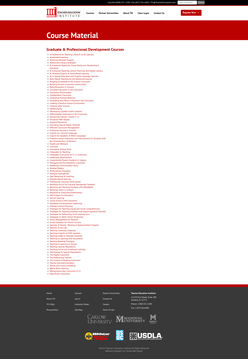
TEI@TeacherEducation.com (163, 2)
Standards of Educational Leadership (66, 203)
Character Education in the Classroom (66, 90)
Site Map (78, 310)
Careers (106, 304)
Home (49, 293)
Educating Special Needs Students (65, 125)
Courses (90, 13)
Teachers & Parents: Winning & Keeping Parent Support (74, 225)
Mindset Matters (57, 168)
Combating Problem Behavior (62, 98)
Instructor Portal (82, 304)
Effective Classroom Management (64, 128)
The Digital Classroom (59, 255)
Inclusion (54, 146)
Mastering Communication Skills (64, 165)
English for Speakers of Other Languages (68, 136)
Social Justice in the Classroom (63, 201)
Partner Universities (108, 13)
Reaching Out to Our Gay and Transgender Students (72, 184)
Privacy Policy (52, 310)
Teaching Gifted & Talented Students (66, 236)
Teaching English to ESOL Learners (65, 233)
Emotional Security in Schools (63, 130)
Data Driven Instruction (60, 274)
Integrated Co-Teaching (60, 152)
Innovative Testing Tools (60, 149)
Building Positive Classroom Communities (68, 84)
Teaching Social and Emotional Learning (67, 249)
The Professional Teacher (61, 257)
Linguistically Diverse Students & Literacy (68, 160)
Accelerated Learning (59, 57)
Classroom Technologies (60, 92)
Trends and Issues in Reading (62, 266)
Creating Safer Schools (60, 106)
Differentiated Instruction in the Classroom (68, 114)
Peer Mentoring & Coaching (62, 176)
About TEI (128, 13)
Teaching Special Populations (63, 247)
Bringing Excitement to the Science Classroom (70, 82)
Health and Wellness (59, 144)
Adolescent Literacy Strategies (63, 63)
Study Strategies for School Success (65, 222)
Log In (77, 299)
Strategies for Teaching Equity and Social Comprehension (75, 209)
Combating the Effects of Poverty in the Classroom (72, 100)
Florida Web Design (134, 351)
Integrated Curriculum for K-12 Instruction (68, 155)
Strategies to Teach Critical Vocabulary (66, 217)
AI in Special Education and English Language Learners (74, 76)
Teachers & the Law (58, 228)
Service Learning (57, 198)
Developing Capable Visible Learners (66, 111)
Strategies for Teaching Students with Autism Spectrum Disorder (78, 211)
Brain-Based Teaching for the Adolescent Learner (71, 79)
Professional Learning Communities (65, 182)
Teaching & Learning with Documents (66, 238)
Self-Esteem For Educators (61, 195)
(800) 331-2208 (123, 2)
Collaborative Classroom (60, 95)
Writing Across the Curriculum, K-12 (65, 271)
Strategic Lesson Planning (61, 206)
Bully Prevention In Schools (62, 87)
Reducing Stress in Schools (62, 190)
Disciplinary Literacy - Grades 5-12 (64, 117)
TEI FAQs (51, 304)
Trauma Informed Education (62, 263)
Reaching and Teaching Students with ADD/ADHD (71, 187)
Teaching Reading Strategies (62, 241)
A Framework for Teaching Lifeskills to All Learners (72, 54)
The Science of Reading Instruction (65, 260)
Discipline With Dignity (60, 119)
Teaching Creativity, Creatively (63, 230)
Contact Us (159, 13)
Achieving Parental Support (62, 60)
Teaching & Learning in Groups (63, 244)
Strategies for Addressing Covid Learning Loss (70, 214)
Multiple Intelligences (59, 174)
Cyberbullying (56, 109)
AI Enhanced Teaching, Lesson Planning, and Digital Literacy (76, 71)
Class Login (143, 13)
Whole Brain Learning (59, 268)
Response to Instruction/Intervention (66, 192)
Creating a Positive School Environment (67, 103)
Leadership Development (61, 157)
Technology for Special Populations (65, 252)
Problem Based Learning (60, 179)
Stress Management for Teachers (64, 220)
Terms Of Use (108, 310)
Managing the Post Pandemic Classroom (67, 163)
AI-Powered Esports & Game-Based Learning (69, 73)
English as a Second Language (63, 133)
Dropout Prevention (58, 122)
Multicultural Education (60, 171)
